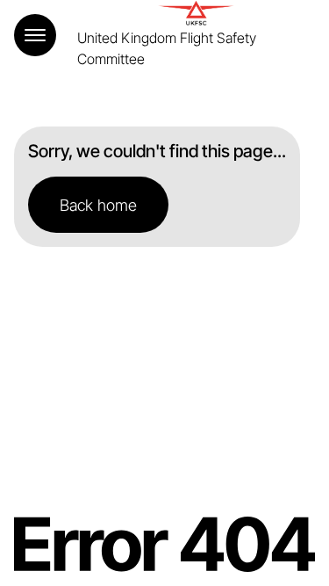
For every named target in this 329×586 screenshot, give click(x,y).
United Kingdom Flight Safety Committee (166, 48)
